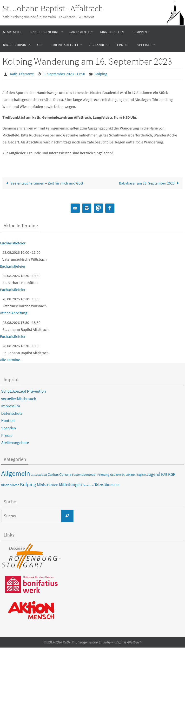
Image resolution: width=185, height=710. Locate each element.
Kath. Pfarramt (21, 73)
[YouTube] (75, 206)
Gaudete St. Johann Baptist (127, 473)
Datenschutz (11, 411)
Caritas (53, 473)
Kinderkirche (10, 483)
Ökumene (111, 483)
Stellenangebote (15, 441)
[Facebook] (109, 206)
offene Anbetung (13, 311)
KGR (171, 472)
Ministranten (47, 483)
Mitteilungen (70, 483)
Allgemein (15, 471)
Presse (6, 434)
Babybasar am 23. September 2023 (147, 181)
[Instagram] (86, 206)
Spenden (8, 426)
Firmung (103, 473)
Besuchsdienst (39, 473)
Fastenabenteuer (84, 473)
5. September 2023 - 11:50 (64, 73)
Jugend (153, 472)
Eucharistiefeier (13, 241)
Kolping (101, 73)
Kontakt (8, 419)
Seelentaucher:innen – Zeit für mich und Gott (46, 181)
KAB (164, 473)
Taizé (98, 483)
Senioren (88, 483)
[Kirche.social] (98, 206)
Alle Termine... (11, 358)
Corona (65, 472)
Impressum (10, 404)
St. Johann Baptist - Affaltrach (52, 8)
